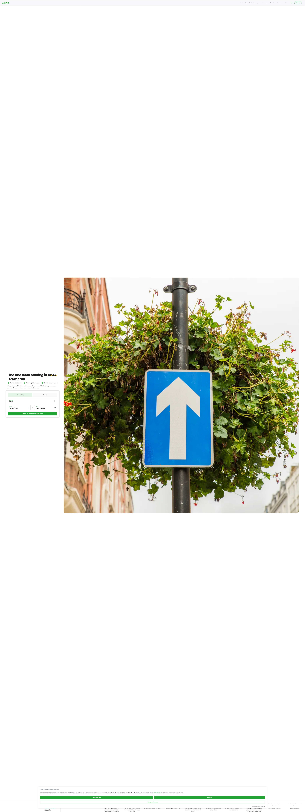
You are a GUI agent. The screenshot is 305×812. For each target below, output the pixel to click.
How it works (243, 3)
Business (265, 3)
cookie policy (157, 792)
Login (291, 3)
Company (279, 3)
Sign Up (298, 3)
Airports (272, 3)
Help (286, 3)
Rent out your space (254, 3)
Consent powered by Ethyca (257, 806)
